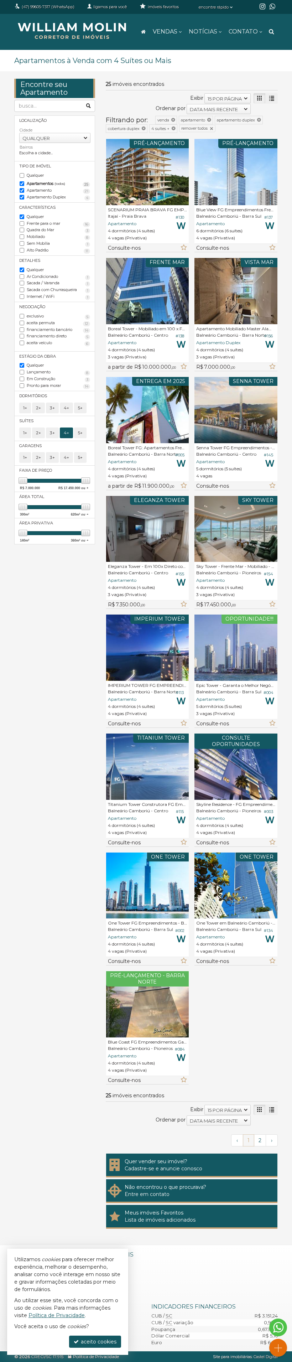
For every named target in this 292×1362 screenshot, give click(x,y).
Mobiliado (57, 237)
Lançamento (57, 372)
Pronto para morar (57, 386)
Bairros (26, 147)
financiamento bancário (57, 330)
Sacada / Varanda (57, 283)
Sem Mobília (57, 244)
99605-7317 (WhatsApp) (48, 6)
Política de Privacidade (96, 1356)
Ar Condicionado (57, 277)
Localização (33, 120)
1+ (25, 407)
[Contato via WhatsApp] (278, 1327)
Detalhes (29, 260)
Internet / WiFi (57, 297)
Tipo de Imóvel (35, 166)
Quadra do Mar (57, 230)
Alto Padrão (57, 250)
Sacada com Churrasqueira (57, 290)
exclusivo (57, 316)
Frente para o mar (57, 224)
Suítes (26, 420)
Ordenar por (171, 108)
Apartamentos (57, 184)
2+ (38, 407)
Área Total (31, 496)
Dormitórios (33, 395)
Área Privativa (36, 523)
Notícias (203, 31)
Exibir (196, 98)
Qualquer (35, 175)
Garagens (30, 445)
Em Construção (57, 379)
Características (37, 207)
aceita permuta (57, 323)
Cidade (26, 130)
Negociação (32, 306)
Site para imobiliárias (232, 1356)
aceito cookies (97, 1341)
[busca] (271, 32)
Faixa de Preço (35, 470)
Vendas (165, 31)
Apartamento (57, 190)
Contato (243, 31)
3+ (52, 407)
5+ (80, 407)
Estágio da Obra (37, 356)
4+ (66, 407)
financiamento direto (57, 336)
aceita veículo (57, 343)
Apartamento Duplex (57, 197)
